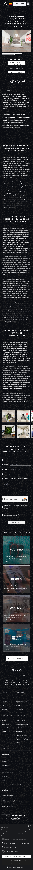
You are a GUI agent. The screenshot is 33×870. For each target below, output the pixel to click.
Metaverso (19, 732)
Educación (5, 765)
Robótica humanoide (22, 743)
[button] (16, 867)
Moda (3, 769)
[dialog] (16, 847)
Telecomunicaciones (7, 773)
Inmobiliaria (5, 758)
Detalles (3, 836)
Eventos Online (6, 728)
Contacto (4, 709)
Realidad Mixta (20, 728)
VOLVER (17, 11)
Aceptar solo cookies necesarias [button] (16, 862)
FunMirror (4, 720)
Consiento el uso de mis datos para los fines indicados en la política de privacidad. (16, 507)
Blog (3, 705)
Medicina (4, 762)
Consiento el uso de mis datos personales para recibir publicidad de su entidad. (16, 514)
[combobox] (28, 826)
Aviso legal (5, 790)
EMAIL (6, 469)
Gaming (18, 705)
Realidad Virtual (20, 720)
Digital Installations (21, 702)
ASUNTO (7, 474)
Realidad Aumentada (22, 724)
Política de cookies (7, 796)
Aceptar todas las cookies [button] (16, 856)
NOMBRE (7, 460)
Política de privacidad (8, 801)
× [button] (30, 825)
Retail (3, 780)
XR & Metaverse (20, 698)
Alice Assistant (6, 724)
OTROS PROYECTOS (16, 658)
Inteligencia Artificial (22, 739)
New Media (19, 709)
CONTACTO (19, 4)
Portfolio (4, 702)
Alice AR (4, 732)
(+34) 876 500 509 (16, 675)
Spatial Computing (21, 735)
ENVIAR (16, 523)
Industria (4, 776)
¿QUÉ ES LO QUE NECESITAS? (16, 478)
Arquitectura (5, 754)
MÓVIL (6, 464)
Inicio (3, 698)
